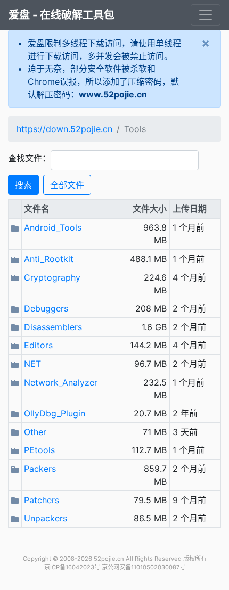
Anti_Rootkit (48, 258)
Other (35, 432)
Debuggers (46, 308)
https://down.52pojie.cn (64, 129)
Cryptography (52, 277)
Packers (40, 468)
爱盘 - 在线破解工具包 (61, 15)
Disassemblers (53, 327)
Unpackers (45, 518)
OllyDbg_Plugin (54, 413)
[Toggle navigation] (205, 15)
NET (32, 363)
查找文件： (29, 158)
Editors (38, 345)
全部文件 (67, 184)
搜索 (23, 184)
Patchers (41, 500)
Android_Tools (52, 227)
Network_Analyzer (60, 382)
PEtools (39, 450)
